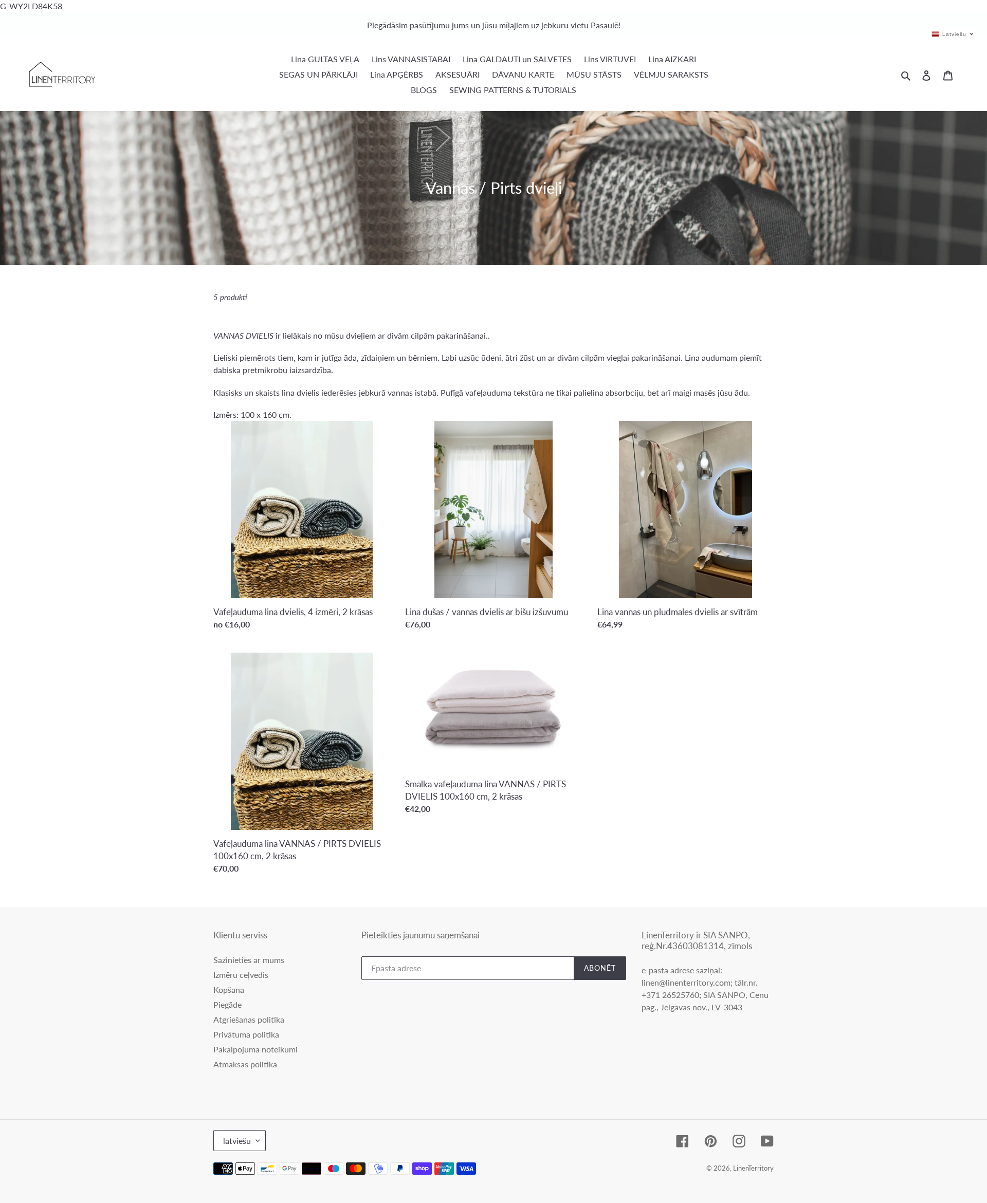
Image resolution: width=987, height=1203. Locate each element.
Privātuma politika (246, 1034)
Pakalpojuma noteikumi (255, 1049)
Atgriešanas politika (248, 1019)
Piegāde (227, 1004)
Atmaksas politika (245, 1064)
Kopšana (228, 989)
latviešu (237, 1140)
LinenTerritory (753, 1168)
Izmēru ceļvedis (240, 974)
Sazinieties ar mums (248, 960)
